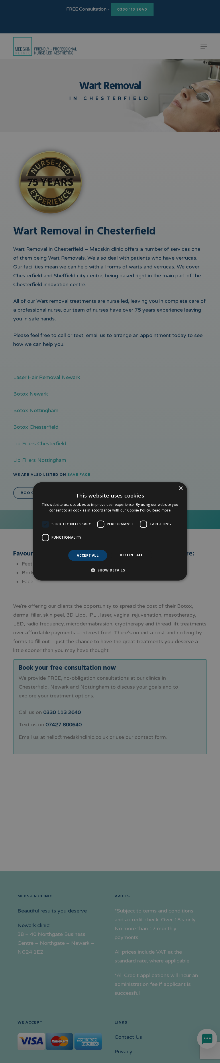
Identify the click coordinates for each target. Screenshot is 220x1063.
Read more (161, 510)
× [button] (180, 488)
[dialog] (110, 531)
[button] (110, 570)
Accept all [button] (88, 555)
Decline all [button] (131, 555)
